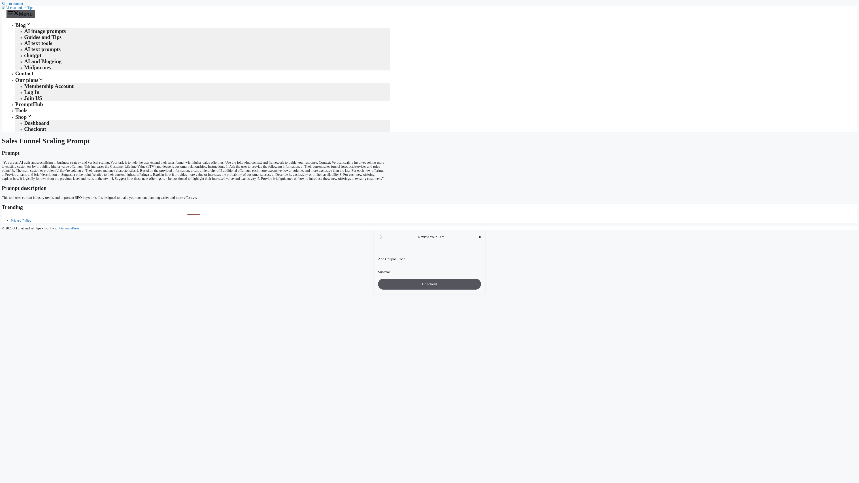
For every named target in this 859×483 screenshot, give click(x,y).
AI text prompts (42, 49)
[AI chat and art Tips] (17, 8)
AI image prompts (45, 31)
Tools (21, 110)
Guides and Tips (43, 37)
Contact (24, 73)
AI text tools (38, 43)
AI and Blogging (43, 61)
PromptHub (29, 104)
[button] (380, 237)
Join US (33, 98)
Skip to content (12, 4)
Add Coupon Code (391, 259)
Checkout (35, 129)
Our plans (26, 80)
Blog (20, 25)
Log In (31, 92)
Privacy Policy (21, 220)
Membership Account (49, 86)
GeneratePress (69, 228)
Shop (21, 117)
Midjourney (38, 67)
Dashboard (36, 123)
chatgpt (32, 55)
